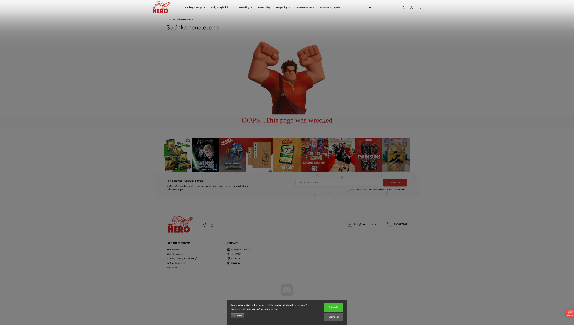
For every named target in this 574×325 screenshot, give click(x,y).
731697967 (400, 224)
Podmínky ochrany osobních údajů (182, 258)
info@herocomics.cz (366, 224)
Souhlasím (333, 307)
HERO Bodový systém (176, 262)
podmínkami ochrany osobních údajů (391, 189)
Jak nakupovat (173, 249)
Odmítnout (334, 317)
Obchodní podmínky (176, 254)
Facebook (204, 224)
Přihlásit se (395, 182)
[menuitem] (195, 7)
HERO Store (172, 267)
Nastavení (237, 315)
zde (276, 309)
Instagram (212, 224)
